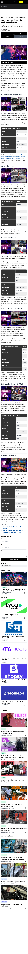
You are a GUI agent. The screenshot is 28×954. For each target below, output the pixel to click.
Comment (4, 551)
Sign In (25, 2)
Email (2, 538)
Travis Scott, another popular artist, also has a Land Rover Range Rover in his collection (13, 156)
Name (2, 545)
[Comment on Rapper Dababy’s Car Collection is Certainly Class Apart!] (26, 808)
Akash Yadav (5, 29)
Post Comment (14, 559)
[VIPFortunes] (14, 2)
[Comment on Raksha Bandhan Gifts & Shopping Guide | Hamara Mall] (24, 640)
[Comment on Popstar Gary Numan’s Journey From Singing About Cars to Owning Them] (26, 861)
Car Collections (9, 17)
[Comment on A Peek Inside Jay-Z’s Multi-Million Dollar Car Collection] (26, 832)
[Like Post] (7, 33)
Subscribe (21, 2)
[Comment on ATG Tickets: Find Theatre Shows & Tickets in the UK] (24, 662)
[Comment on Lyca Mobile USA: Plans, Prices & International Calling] (24, 618)
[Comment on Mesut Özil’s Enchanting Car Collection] (26, 884)
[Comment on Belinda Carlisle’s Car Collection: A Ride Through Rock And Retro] (26, 735)
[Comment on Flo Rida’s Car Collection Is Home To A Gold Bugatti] (26, 784)
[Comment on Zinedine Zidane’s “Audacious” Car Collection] (26, 908)
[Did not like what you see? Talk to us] (20, 33)
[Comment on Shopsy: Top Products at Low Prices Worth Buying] (24, 684)
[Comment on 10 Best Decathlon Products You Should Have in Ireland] (24, 705)
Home (2, 17)
